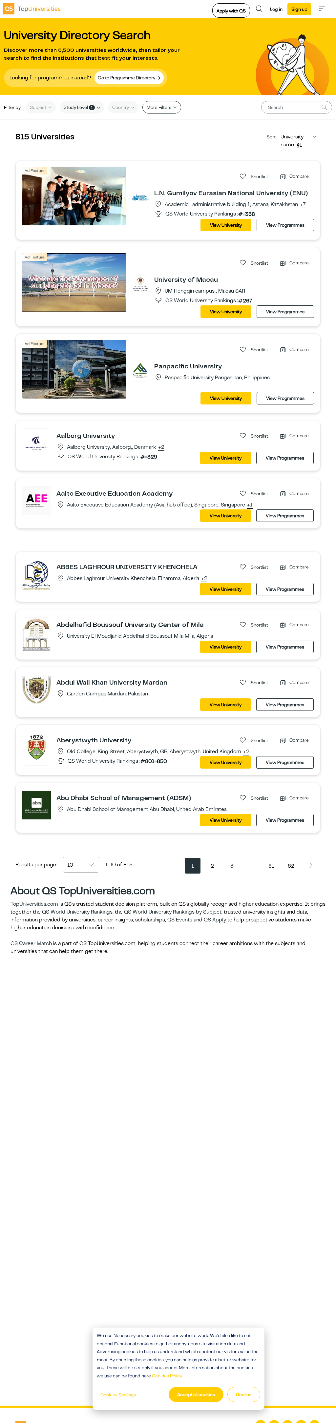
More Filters (159, 107)
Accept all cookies (196, 1394)
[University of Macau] (140, 283)
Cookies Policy (167, 1376)
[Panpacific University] (140, 370)
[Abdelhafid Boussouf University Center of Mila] (36, 634)
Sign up (299, 9)
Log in (276, 9)
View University (226, 225)
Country (121, 107)
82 (291, 866)
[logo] (32, 8)
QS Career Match (31, 943)
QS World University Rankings (77, 912)
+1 (250, 505)
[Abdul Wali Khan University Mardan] (36, 689)
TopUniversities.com (34, 904)
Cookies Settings (118, 1395)
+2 (161, 447)
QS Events (179, 920)
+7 (303, 204)
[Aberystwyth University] (36, 747)
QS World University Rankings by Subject (172, 912)
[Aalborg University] (36, 443)
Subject (38, 107)
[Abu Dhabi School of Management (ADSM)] (36, 805)
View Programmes (285, 225)
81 (271, 866)
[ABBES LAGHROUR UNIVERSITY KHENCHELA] (36, 575)
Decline (244, 1394)
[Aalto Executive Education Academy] (36, 500)
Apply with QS (231, 11)
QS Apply (215, 920)
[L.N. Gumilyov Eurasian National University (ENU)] (140, 197)
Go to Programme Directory (127, 78)
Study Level (78, 107)
